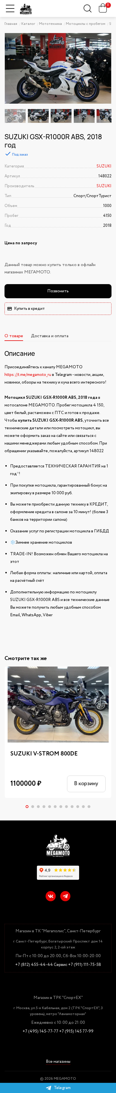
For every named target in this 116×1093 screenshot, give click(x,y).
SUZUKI (104, 166)
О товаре (14, 336)
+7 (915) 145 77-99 (76, 1032)
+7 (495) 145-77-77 (40, 1032)
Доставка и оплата (49, 336)
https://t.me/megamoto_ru (28, 375)
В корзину (86, 784)
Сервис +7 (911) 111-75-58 (77, 965)
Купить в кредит (29, 309)
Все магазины (58, 1062)
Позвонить (58, 291)
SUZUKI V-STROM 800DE (44, 754)
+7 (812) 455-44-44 (34, 965)
